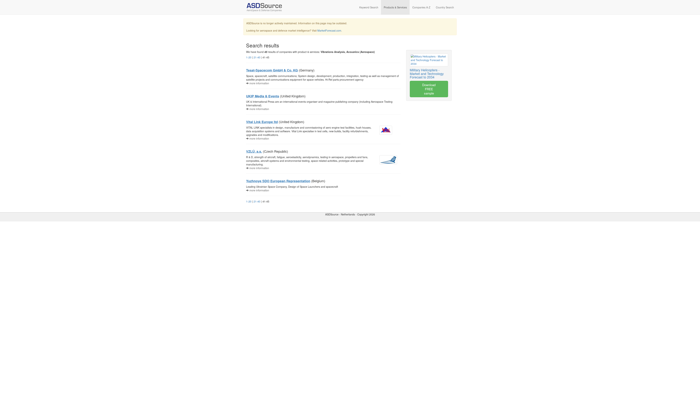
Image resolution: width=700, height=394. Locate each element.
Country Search (445, 7)
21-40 (257, 57)
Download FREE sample (428, 88)
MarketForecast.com (329, 30)
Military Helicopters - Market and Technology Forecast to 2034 (427, 73)
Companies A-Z (421, 7)
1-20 (248, 57)
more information (259, 83)
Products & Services (395, 7)
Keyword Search (368, 7)
